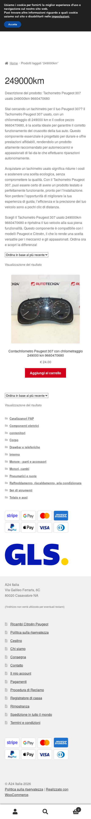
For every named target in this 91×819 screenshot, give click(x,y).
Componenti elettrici (24, 426)
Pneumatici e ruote (23, 476)
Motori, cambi (19, 469)
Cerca (45, 812)
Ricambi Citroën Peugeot (29, 624)
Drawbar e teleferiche (25, 447)
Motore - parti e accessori (28, 461)
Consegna (18, 656)
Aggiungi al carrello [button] (45, 372)
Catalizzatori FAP (22, 418)
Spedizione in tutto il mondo (31, 714)
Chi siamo (18, 648)
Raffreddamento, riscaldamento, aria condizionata (45, 483)
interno (15, 454)
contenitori (17, 433)
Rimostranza (19, 706)
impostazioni (60, 16)
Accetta (12, 24)
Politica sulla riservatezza (29, 632)
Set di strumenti (21, 490)
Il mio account (20, 673)
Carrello (70, 808)
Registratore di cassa (26, 697)
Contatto (16, 665)
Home (14, 63)
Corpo (14, 440)
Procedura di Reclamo (27, 689)
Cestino (16, 640)
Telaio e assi (19, 497)
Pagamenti (18, 681)
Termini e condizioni (25, 722)
